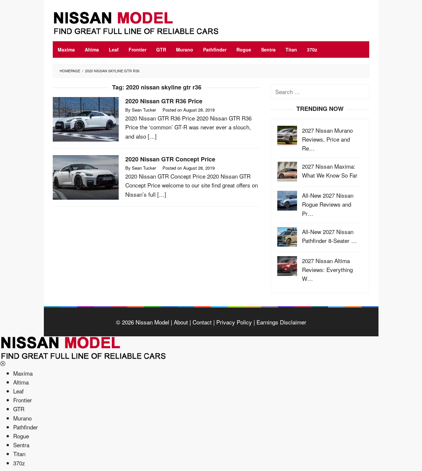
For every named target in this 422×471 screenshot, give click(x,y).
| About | (180, 322)
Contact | (203, 322)
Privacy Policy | (235, 322)
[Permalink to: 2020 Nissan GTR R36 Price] (86, 118)
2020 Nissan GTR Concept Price (170, 159)
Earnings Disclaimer (280, 322)
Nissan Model (152, 322)
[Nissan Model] (143, 22)
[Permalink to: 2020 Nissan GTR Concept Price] (86, 176)
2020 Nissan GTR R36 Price (163, 101)
